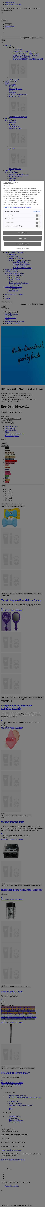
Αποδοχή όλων (23, 238)
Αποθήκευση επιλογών (22, 243)
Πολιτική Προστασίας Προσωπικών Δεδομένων (18, 207)
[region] (22, 216)
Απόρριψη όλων (22, 232)
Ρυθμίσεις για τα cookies (22, 248)
